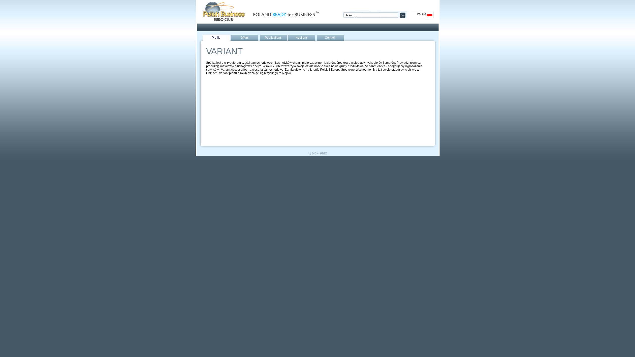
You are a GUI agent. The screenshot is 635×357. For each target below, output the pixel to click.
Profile (216, 37)
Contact (330, 37)
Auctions (302, 37)
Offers (245, 37)
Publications (273, 37)
